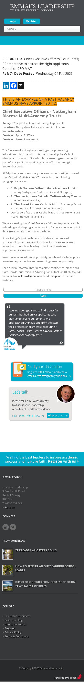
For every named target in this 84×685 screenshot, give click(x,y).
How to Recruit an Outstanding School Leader (45, 568)
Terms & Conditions (17, 636)
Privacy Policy (13, 632)
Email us (10, 507)
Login (12, 21)
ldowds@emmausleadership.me (41, 276)
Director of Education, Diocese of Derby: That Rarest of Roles (45, 584)
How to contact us (16, 624)
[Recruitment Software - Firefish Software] (68, 675)
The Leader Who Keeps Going (36, 550)
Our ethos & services (18, 616)
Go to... (11, 29)
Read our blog (13, 620)
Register (31, 21)
